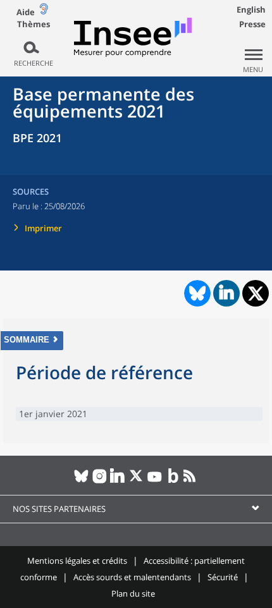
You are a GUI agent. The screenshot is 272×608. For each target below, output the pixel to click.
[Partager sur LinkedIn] (226, 293)
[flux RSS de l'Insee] (191, 481)
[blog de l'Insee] (173, 481)
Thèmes (33, 24)
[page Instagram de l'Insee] (100, 481)
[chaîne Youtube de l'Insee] (155, 481)
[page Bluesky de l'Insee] (81, 481)
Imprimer (43, 228)
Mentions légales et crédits (77, 560)
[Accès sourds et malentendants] (43, 12)
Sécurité (222, 577)
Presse (252, 24)
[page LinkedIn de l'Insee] (118, 481)
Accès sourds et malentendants (132, 577)
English (251, 9)
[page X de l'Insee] (136, 481)
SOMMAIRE (26, 339)
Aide (25, 12)
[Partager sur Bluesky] (196, 293)
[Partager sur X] (256, 293)
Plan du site (133, 593)
